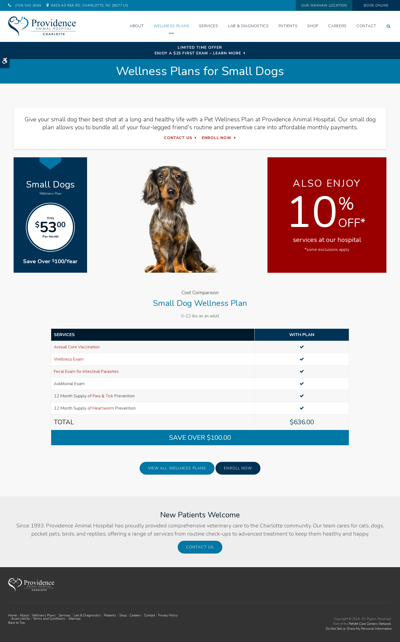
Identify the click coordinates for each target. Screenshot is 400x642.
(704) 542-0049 (28, 5)
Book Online (376, 5)
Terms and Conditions (49, 618)
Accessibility (20, 618)
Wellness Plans (171, 26)
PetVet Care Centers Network (370, 624)
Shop (312, 26)
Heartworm (103, 408)
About (137, 26)
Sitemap (74, 618)
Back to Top (16, 623)
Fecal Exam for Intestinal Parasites (86, 371)
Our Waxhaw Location (324, 5)
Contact (366, 26)
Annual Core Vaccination (77, 347)
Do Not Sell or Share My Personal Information (359, 628)
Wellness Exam (69, 359)
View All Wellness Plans (177, 468)
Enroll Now (217, 137)
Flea (96, 396)
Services (208, 26)
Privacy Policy (168, 615)
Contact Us (178, 137)
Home (12, 615)
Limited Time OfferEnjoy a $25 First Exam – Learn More (198, 50)
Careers (337, 26)
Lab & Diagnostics (248, 26)
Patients (288, 26)
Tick (109, 396)
